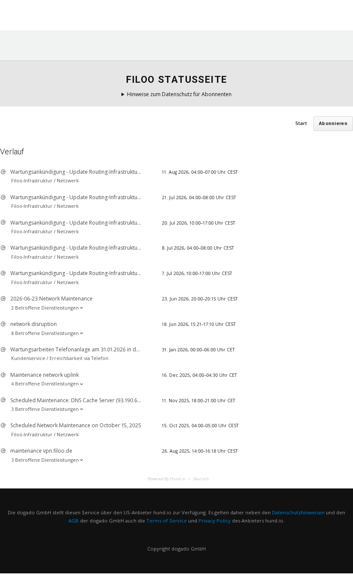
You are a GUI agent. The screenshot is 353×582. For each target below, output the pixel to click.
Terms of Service (166, 520)
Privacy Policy (214, 520)
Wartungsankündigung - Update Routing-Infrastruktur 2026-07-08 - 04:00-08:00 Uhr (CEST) (118, 247)
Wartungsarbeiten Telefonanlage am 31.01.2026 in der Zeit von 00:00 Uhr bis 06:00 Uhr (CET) (122, 349)
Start (301, 123)
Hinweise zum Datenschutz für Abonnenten (179, 94)
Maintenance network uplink (44, 375)
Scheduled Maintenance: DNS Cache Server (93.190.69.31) (79, 400)
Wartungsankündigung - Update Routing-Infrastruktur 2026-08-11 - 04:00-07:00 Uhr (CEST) (117, 171)
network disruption (33, 324)
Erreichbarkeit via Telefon (79, 358)
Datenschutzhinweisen (298, 512)
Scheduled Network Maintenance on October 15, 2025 (75, 425)
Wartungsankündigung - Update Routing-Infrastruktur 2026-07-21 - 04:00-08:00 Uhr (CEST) (118, 197)
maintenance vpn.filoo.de (41, 450)
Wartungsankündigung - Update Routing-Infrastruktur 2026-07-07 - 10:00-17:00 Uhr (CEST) (117, 273)
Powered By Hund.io (166, 479)
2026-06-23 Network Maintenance (51, 298)
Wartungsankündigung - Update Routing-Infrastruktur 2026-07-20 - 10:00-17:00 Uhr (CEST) (117, 222)
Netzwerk (68, 181)
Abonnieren (333, 123)
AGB (73, 520)
